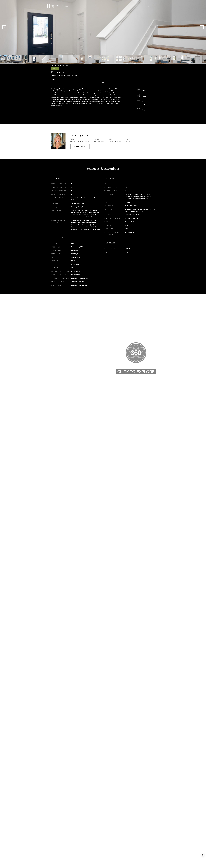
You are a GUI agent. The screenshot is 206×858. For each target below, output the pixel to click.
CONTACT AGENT (80, 146)
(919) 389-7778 (99, 141)
